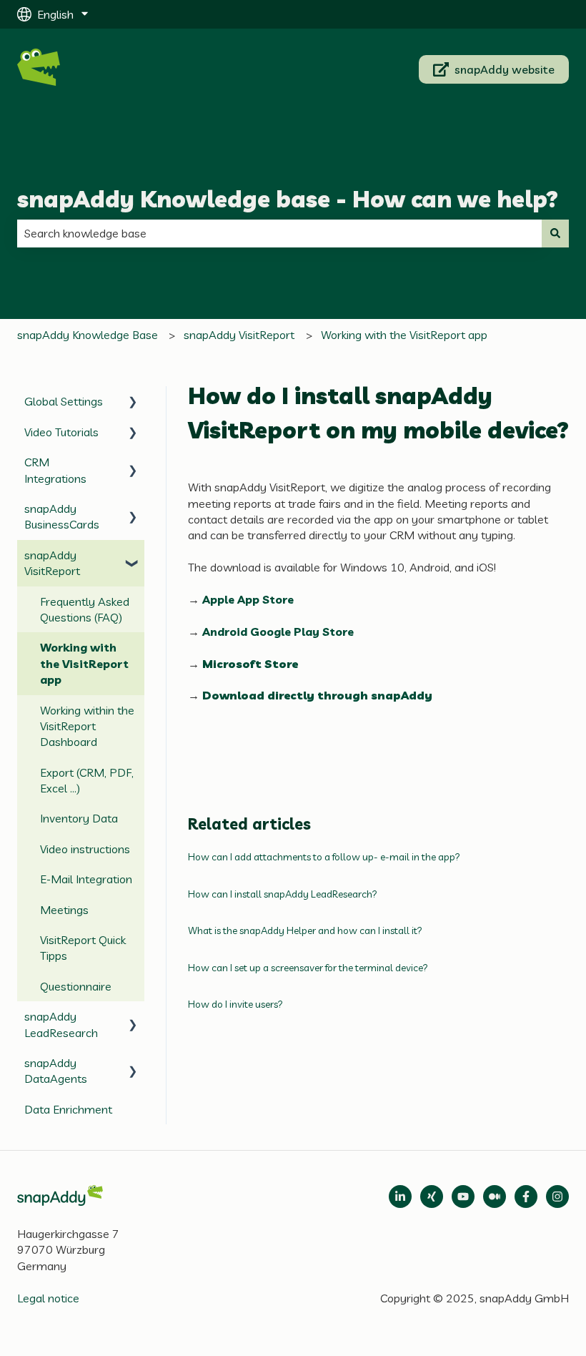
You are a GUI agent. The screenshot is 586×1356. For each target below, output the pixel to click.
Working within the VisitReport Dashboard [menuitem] (87, 726)
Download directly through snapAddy (317, 695)
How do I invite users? (235, 1004)
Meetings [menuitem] (64, 910)
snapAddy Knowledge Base (87, 335)
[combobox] (279, 233)
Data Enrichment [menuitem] (68, 1109)
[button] (132, 402)
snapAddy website (505, 69)
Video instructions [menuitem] (85, 849)
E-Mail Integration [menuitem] (86, 879)
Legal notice (48, 1298)
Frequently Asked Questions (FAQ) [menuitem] (84, 609)
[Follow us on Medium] (463, 1196)
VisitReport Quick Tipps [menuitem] (83, 948)
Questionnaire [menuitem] (75, 986)
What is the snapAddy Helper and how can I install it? (305, 930)
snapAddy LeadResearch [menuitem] (61, 1024)
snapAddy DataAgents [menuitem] (55, 1071)
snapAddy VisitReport (239, 335)
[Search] (555, 233)
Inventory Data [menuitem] (79, 818)
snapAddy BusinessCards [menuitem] (61, 516)
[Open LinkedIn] (400, 1196)
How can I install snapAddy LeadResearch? (282, 894)
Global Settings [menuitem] (63, 401)
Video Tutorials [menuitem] (61, 432)
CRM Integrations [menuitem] (55, 470)
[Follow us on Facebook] (526, 1196)
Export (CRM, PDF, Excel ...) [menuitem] (87, 780)
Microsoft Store (250, 664)
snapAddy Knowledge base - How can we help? (287, 199)
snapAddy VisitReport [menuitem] (52, 563)
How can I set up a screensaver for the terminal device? (308, 967)
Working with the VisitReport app (404, 335)
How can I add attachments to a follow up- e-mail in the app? (324, 856)
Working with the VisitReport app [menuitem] (84, 663)
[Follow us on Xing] (431, 1196)
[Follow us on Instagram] (557, 1196)
